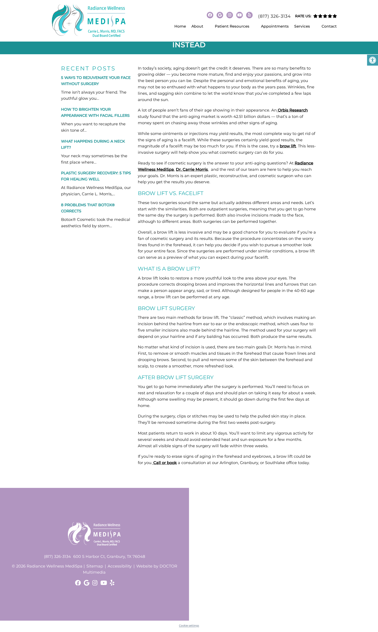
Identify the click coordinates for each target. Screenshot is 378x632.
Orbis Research (292, 110)
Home (180, 26)
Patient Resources (232, 26)
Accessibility (120, 566)
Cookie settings (189, 625)
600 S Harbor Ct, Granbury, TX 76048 (109, 556)
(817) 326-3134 (274, 16)
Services (302, 26)
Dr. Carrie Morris (192, 169)
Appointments (275, 26)
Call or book (164, 462)
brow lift (288, 146)
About (197, 26)
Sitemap (94, 566)
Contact (329, 26)
